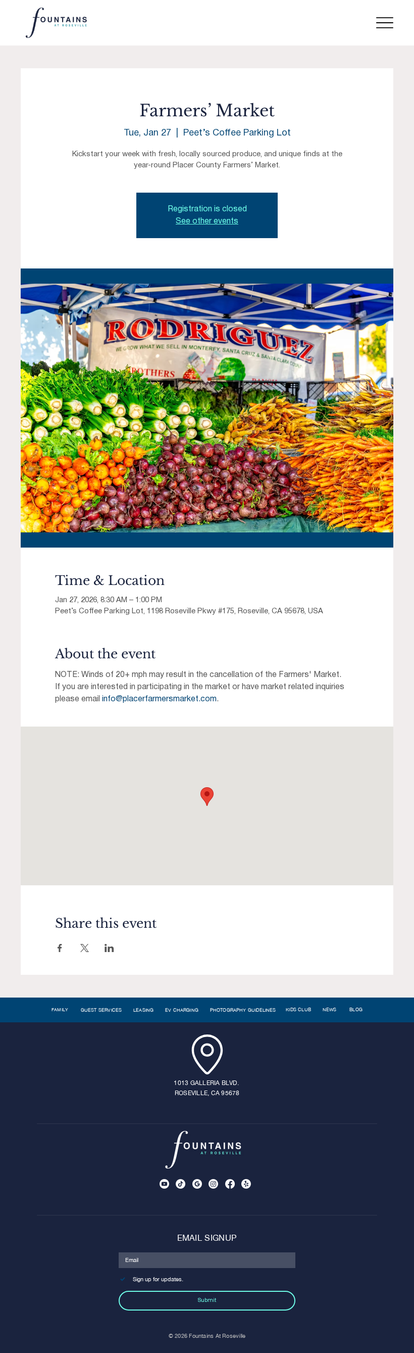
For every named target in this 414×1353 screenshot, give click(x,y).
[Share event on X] (84, 948)
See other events (207, 221)
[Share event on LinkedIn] (109, 948)
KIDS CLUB (298, 1009)
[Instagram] (213, 1184)
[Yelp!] (246, 1184)
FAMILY (60, 1009)
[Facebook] (230, 1184)
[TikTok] (180, 1184)
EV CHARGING (181, 1010)
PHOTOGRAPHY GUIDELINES (243, 1010)
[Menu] (384, 23)
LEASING (143, 1010)
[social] (197, 1184)
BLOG (356, 1009)
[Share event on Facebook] (60, 948)
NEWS (330, 1009)
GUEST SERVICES (101, 1010)
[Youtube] (164, 1184)
